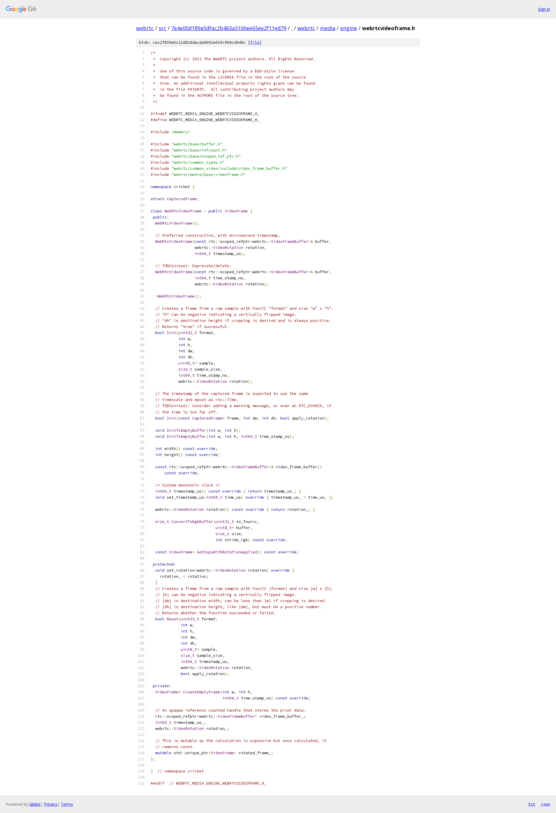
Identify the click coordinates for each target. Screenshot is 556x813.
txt (531, 804)
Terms (67, 804)
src (162, 28)
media (327, 28)
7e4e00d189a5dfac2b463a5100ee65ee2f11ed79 (228, 28)
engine (348, 28)
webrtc (145, 28)
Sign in (544, 9)
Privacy (50, 804)
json (545, 804)
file (254, 42)
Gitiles (35, 804)
